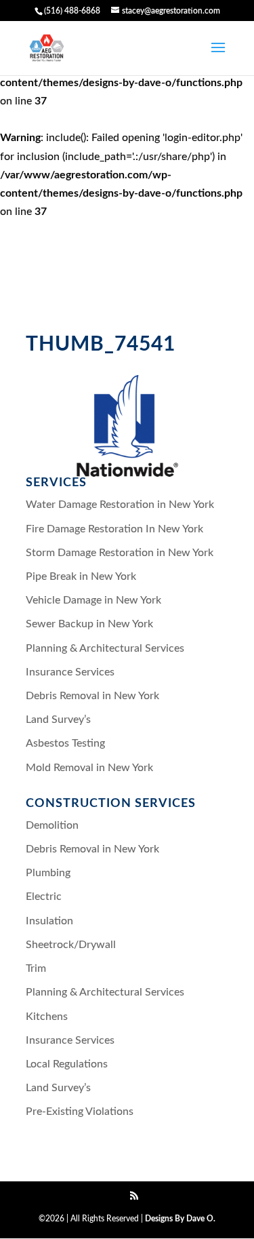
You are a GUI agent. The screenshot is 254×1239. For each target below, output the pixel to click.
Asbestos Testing (65, 743)
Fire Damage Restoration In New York (114, 529)
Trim (36, 968)
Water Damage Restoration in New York (120, 504)
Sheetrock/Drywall (71, 944)
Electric (44, 896)
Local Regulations (67, 1064)
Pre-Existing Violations (79, 1111)
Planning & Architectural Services (105, 648)
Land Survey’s (58, 719)
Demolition (52, 825)
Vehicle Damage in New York (93, 600)
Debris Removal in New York (92, 695)
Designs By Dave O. (180, 1219)
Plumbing (48, 872)
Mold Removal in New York (89, 767)
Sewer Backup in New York (89, 623)
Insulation (49, 921)
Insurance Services (70, 672)
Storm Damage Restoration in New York (119, 552)
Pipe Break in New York (81, 576)
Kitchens (47, 1016)
